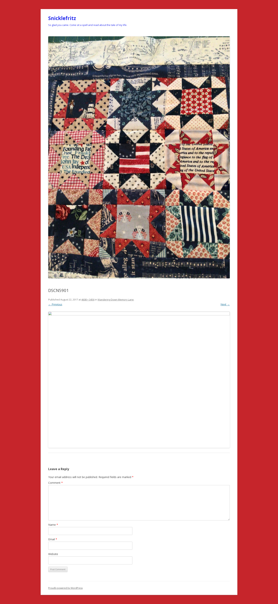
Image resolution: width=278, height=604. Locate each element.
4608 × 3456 (87, 299)
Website (53, 554)
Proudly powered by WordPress (65, 588)
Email (52, 539)
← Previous (55, 304)
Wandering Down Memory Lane (116, 299)
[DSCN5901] (139, 380)
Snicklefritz (62, 18)
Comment (55, 482)
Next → (225, 304)
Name (53, 524)
